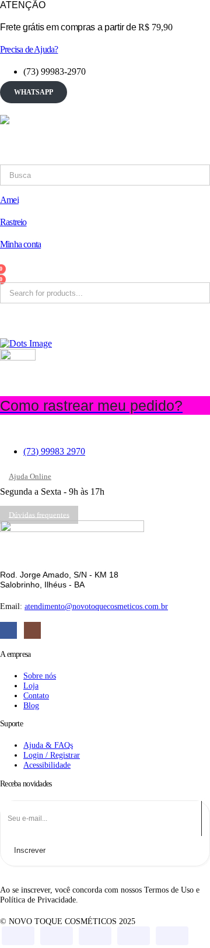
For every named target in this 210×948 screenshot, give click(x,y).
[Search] (145, 175)
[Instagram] (32, 630)
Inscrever (30, 850)
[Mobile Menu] (7, 106)
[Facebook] (8, 630)
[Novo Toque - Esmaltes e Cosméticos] (72, 140)
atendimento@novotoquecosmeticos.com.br (96, 606)
